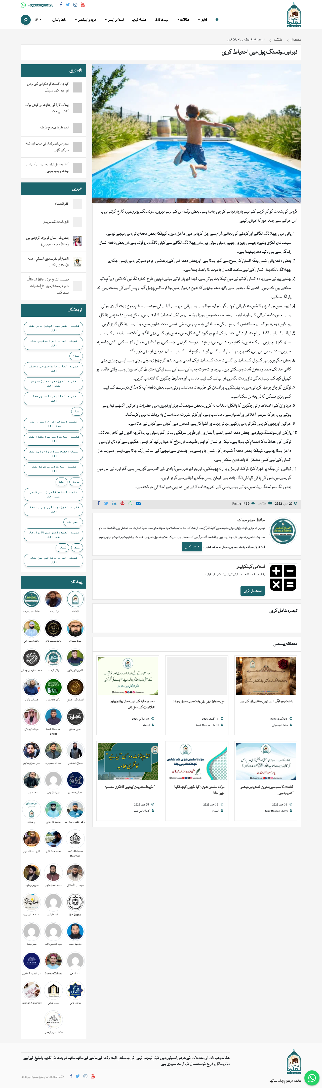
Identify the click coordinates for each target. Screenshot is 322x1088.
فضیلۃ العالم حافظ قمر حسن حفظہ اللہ (53, 560)
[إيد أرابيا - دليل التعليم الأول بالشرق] (294, 1062)
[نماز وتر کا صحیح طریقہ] (77, 128)
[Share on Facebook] (98, 504)
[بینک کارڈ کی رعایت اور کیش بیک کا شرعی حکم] (77, 108)
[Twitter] (68, 5)
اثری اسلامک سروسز (56, 222)
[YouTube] (83, 5)
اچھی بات (73, 522)
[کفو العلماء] (77, 204)
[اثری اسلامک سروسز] (77, 222)
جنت (61, 481)
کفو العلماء (62, 204)
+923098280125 (40, 5)
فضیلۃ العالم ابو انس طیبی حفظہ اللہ (53, 343)
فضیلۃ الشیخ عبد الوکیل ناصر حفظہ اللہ (53, 328)
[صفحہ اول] (217, 20)
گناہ (62, 547)
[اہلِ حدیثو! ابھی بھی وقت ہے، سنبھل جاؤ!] (197, 676)
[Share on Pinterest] (122, 504)
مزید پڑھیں (192, 546)
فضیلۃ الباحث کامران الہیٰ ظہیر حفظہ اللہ (53, 494)
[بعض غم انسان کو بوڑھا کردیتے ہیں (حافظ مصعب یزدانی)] (77, 242)
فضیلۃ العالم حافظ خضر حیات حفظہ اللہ (53, 368)
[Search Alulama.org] (26, 20)
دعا (77, 411)
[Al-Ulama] (294, 15)
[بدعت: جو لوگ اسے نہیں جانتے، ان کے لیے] (266, 676)
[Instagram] (75, 5)
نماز (76, 355)
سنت (77, 547)
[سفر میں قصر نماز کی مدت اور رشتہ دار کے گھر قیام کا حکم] (77, 147)
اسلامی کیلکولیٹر (251, 566)
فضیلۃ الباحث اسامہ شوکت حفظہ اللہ (53, 469)
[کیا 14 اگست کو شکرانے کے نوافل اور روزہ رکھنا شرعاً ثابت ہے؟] (77, 87)
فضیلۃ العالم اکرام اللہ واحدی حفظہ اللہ (53, 424)
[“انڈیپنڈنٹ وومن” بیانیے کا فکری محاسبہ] (128, 762)
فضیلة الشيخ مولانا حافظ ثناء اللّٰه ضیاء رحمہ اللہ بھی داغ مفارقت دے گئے (47, 286)
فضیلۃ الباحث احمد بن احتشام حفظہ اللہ (53, 439)
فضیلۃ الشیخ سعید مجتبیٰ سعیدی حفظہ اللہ (53, 383)
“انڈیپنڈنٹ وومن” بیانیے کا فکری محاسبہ (130, 787)
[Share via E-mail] (138, 504)
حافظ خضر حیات (251, 520)
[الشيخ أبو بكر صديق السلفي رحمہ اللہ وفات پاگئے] (77, 262)
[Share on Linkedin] (114, 504)
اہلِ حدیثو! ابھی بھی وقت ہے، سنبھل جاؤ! (199, 701)
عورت (76, 481)
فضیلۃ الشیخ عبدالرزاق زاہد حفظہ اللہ (53, 454)
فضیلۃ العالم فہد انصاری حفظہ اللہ (53, 398)
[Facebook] (61, 5)
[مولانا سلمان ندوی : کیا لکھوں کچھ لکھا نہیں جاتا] (197, 762)
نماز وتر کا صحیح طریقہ (54, 127)
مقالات (262, 503)
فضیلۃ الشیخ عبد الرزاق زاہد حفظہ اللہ (53, 509)
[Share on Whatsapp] (130, 504)
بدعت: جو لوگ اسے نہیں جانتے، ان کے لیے (266, 701)
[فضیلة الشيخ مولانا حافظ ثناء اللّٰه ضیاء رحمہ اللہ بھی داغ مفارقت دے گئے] (77, 286)
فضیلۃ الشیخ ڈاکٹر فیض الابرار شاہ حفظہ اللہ (53, 535)
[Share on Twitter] (106, 504)
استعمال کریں (253, 591)
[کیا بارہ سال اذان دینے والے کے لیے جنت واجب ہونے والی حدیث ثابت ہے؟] (77, 168)
